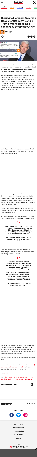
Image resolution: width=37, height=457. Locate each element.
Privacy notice (18, 428)
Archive (18, 438)
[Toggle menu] (3, 3)
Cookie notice (18, 435)
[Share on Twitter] (31, 36)
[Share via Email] (34, 36)
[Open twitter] (18, 415)
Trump (28, 7)
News (12, 7)
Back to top (32, 403)
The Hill (5, 373)
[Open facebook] (11, 415)
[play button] (18, 50)
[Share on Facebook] (28, 36)
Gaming (20, 7)
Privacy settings (18, 431)
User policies (18, 424)
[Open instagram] (25, 415)
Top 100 (4, 7)
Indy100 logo (18, 2)
